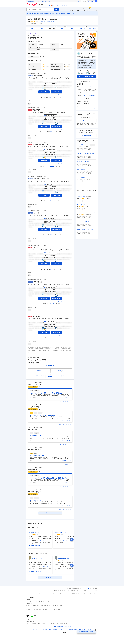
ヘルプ (78, 1)
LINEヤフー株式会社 (30, 621)
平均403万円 (51, 21)
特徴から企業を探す (36, 605)
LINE (35, 615)
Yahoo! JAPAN (73, 1)
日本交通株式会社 (33, 469)
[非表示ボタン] (95, 630)
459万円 (89, 233)
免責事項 (71, 629)
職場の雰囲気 (36, 110)
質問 (72, 28)
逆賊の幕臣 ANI (91, 1)
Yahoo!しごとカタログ (32, 593)
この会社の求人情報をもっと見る (64, 401)
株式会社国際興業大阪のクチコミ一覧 (77, 593)
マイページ (95, 10)
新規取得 (55, 4)
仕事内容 (36, 213)
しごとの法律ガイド (40, 609)
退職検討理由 (38, 75)
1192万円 (90, 157)
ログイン (48, 5)
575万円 (89, 225)
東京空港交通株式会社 (34, 449)
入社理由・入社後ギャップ (40, 144)
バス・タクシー (87, 86)
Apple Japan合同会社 (63, 558)
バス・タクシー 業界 (32, 23)
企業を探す (71, 10)
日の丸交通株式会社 (34, 407)
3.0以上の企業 (40, 23)
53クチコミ (43, 21)
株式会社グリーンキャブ (35, 384)
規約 (55, 629)
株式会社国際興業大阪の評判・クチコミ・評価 (37, 73)
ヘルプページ (87, 588)
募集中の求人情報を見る (37, 545)
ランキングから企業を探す (46, 605)
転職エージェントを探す (57, 605)
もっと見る (93, 108)
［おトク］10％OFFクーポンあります (60, 5)
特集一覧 (83, 10)
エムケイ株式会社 (33, 429)
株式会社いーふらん (38, 558)
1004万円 (90, 181)
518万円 (89, 217)
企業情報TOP (41, 593)
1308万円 (90, 149)
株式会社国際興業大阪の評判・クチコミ (61, 593)
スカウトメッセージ (30, 601)
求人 (42, 28)
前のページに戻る (33, 33)
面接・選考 (83, 28)
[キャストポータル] (87, 48)
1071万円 (90, 165)
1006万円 (90, 173)
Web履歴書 (43, 601)
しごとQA (77, 10)
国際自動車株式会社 (60, 532)
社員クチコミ (52, 28)
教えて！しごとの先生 (30, 609)
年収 (64, 28)
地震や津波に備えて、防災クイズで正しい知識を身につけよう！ (40, 1)
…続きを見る (42, 540)
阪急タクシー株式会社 (34, 492)
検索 (96, 1)
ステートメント (63, 629)
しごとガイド (47, 609)
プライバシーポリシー (37, 629)
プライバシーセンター (47, 629)
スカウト (89, 10)
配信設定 (48, 601)
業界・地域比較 (92, 28)
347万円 (89, 209)
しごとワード (54, 609)
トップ (31, 28)
